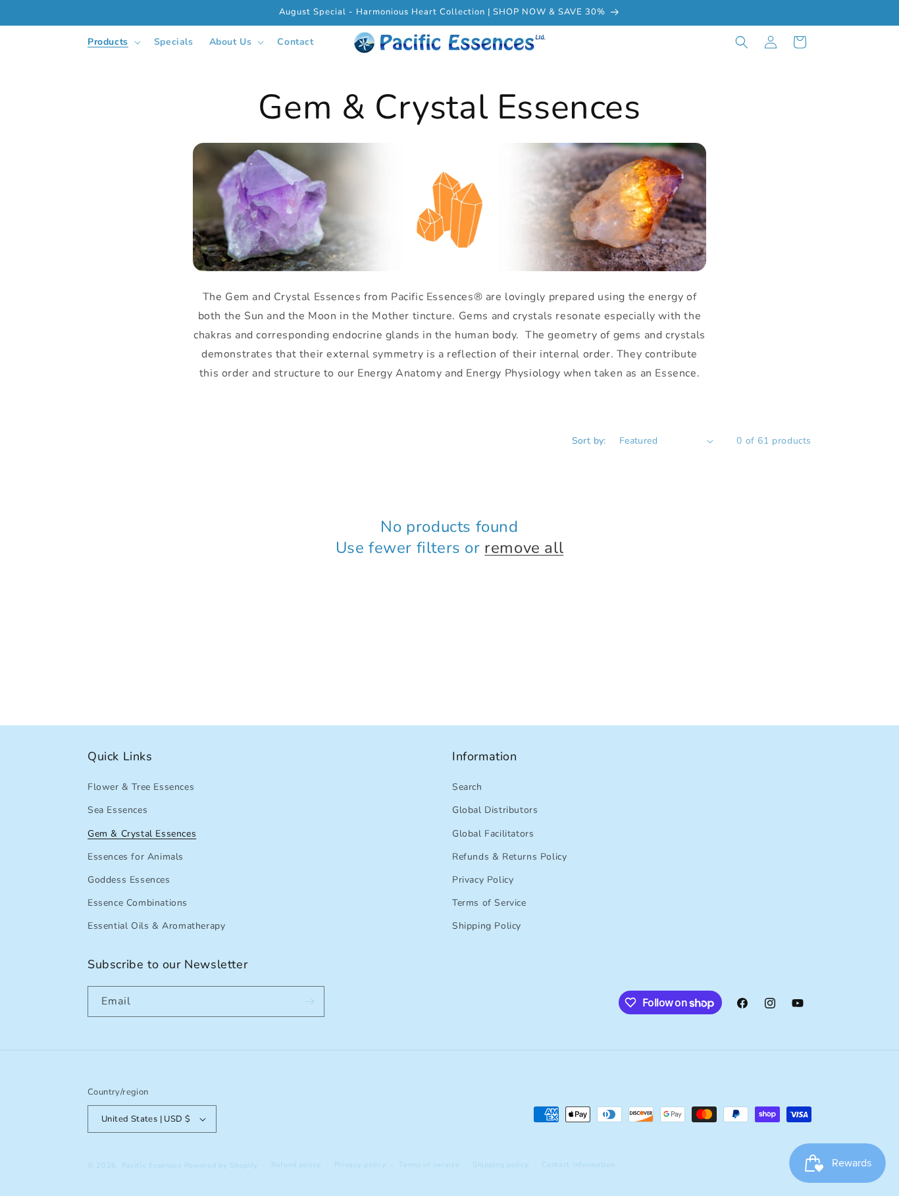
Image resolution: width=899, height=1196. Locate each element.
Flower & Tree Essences (141, 787)
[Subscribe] (309, 1001)
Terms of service (429, 1165)
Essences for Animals (136, 856)
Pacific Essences (152, 1165)
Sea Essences (117, 810)
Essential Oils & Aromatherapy (156, 926)
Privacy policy (360, 1165)
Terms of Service (489, 903)
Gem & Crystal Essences (142, 833)
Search (467, 787)
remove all (523, 548)
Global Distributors (495, 810)
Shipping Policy (486, 926)
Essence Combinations (138, 903)
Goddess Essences (129, 879)
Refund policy (296, 1165)
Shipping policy (501, 1165)
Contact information (578, 1165)
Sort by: (589, 440)
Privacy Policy (482, 879)
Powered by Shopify (221, 1165)
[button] (113, 42)
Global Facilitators (493, 833)
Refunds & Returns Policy (509, 856)
